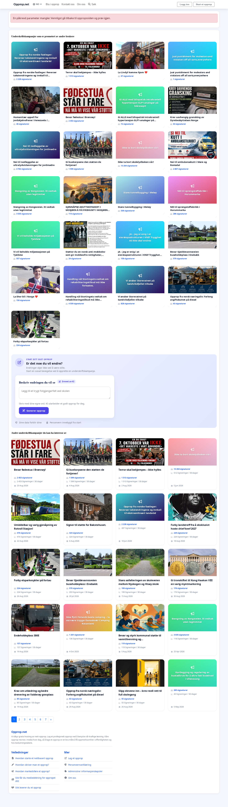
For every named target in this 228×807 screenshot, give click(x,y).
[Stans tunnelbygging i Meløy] (140, 195)
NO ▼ (39, 4)
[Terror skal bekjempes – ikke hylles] (88, 61)
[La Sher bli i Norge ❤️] (35, 285)
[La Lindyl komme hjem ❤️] (140, 61)
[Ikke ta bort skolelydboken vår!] (140, 150)
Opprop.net (21, 4)
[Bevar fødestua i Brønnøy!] (88, 106)
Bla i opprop (52, 4)
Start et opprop (204, 4)
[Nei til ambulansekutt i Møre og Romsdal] (192, 151)
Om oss (81, 4)
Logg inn (184, 4)
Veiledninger (19, 752)
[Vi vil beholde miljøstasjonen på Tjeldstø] (35, 241)
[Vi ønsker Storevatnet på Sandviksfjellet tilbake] (140, 286)
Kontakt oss (68, 4)
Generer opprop (36, 410)
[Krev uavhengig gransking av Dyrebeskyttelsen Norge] (192, 107)
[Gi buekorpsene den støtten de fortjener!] (88, 151)
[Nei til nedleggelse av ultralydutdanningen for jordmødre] (35, 151)
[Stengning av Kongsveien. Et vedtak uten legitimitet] (35, 196)
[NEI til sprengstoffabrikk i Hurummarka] (192, 196)
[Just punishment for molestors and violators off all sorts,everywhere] (192, 62)
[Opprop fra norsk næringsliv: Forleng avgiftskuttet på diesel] (192, 286)
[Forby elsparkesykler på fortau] (35, 330)
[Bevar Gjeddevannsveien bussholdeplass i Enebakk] (192, 241)
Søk (94, 4)
